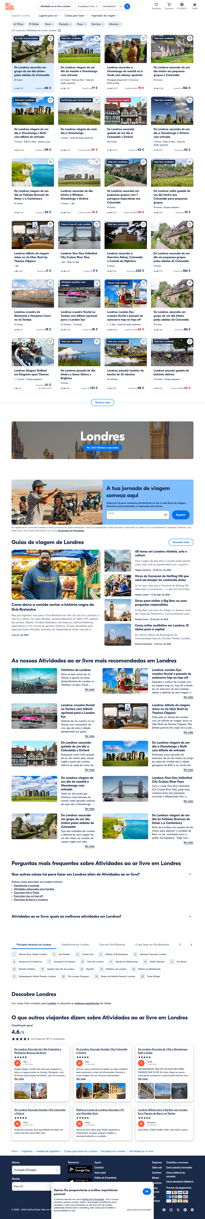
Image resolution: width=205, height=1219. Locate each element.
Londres (51, 1003)
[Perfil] (194, 4)
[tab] (34, 944)
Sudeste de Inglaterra (48, 1151)
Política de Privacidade (105, 1177)
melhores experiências (86, 1003)
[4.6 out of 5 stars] (21, 1039)
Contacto (99, 1167)
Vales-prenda (155, 1190)
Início (14, 1151)
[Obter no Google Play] (80, 1170)
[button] (33, 64)
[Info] (59, 30)
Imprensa (156, 1182)
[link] (33, 64)
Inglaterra (27, 1151)
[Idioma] (181, 4)
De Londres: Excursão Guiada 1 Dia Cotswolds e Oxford (101, 1051)
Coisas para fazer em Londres (80, 1151)
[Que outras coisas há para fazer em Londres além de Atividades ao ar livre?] (189, 874)
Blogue (155, 1177)
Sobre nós (157, 1167)
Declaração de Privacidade (71, 530)
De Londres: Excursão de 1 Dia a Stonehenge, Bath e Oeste (163, 1051)
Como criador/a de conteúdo (175, 1174)
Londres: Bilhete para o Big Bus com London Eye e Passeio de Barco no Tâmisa (163, 1112)
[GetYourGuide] (9, 6)
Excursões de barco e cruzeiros (31, 899)
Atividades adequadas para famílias (34, 889)
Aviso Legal (100, 1172)
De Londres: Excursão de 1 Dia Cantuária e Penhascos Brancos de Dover (37, 1051)
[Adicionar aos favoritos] (50, 38)
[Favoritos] (156, 4)
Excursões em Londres (113, 1151)
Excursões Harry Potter (26, 892)
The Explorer (156, 1198)
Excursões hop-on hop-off (28, 896)
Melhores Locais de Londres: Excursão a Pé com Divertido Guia (100, 1112)
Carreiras (156, 1172)
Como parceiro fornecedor (179, 1167)
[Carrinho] (169, 4)
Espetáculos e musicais (26, 885)
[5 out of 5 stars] (40, 1057)
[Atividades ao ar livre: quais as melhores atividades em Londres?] (189, 916)
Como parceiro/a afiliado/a (179, 1181)
